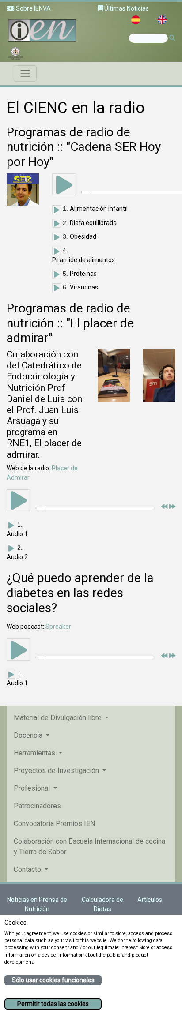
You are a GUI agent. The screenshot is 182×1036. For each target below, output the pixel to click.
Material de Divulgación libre (58, 717)
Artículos (149, 899)
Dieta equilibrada (93, 222)
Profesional (33, 788)
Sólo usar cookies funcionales (53, 979)
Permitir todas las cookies (53, 1003)
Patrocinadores (37, 806)
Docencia (29, 735)
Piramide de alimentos (83, 259)
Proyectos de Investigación (57, 770)
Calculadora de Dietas (102, 904)
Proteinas (83, 273)
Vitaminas (84, 287)
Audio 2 (17, 556)
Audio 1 (17, 533)
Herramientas (35, 753)
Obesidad (83, 236)
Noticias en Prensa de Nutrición (37, 904)
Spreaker (58, 626)
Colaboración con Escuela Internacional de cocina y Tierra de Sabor (89, 846)
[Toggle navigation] (25, 73)
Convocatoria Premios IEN (54, 823)
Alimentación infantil (99, 208)
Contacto (28, 869)
